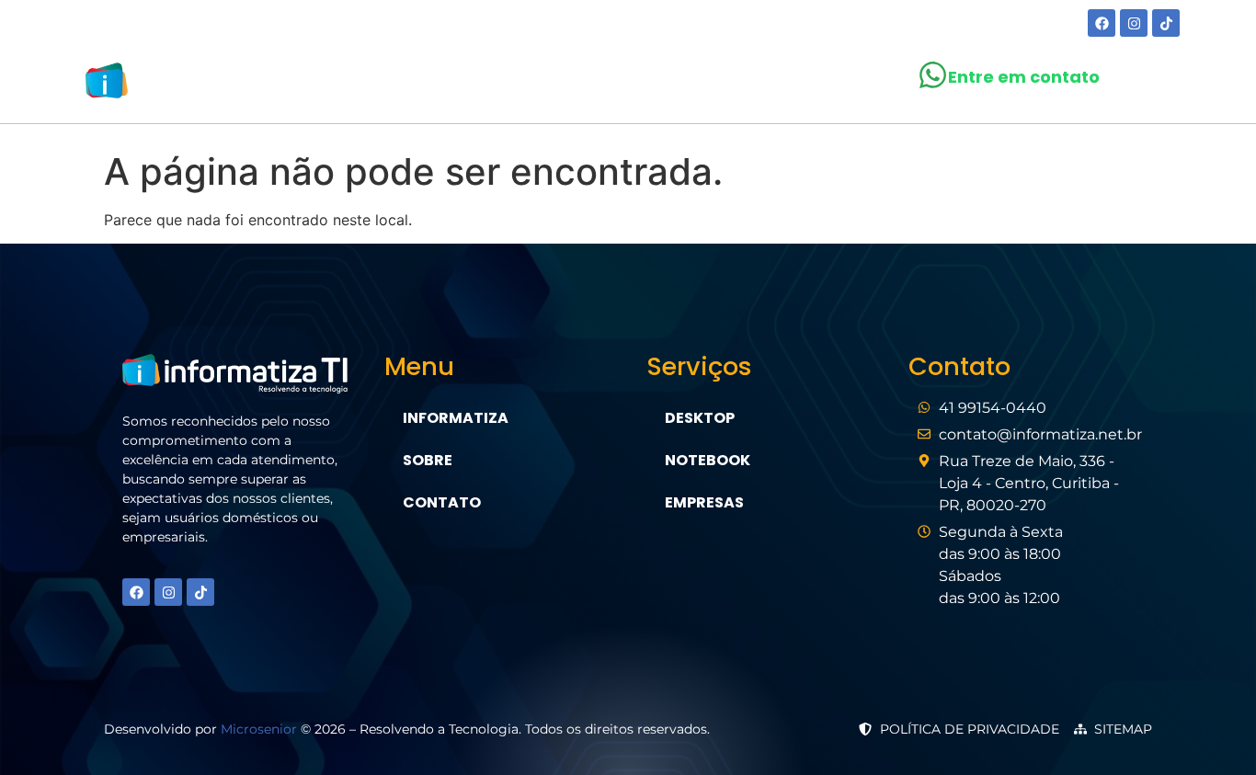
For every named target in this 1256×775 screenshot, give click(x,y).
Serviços (605, 84)
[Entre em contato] (933, 75)
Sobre (512, 84)
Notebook (707, 460)
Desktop (700, 417)
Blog (713, 84)
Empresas (704, 502)
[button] (614, 84)
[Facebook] (1101, 23)
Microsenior (259, 729)
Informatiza (455, 417)
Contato (802, 84)
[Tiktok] (1166, 23)
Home (436, 84)
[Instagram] (1134, 23)
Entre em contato (1024, 76)
